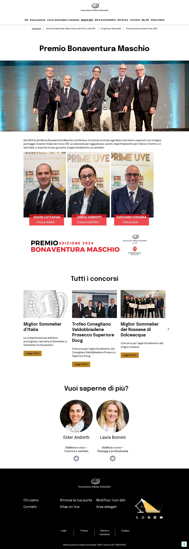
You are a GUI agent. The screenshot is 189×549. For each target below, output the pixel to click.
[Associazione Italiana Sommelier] (94, 5)
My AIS (145, 20)
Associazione (37, 20)
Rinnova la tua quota (76, 500)
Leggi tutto (32, 353)
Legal (63, 531)
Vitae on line (69, 507)
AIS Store (122, 20)
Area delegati (106, 507)
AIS (26, 20)
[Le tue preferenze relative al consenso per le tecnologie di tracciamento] (184, 544)
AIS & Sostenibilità (105, 20)
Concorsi (36, 29)
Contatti (135, 20)
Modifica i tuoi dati (110, 500)
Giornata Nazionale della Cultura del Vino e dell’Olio (70, 29)
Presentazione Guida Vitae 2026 (141, 29)
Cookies (125, 531)
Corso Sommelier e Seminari (63, 20)
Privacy (84, 531)
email (76, 458)
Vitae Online (158, 20)
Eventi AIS (87, 20)
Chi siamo (31, 500)
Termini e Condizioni (105, 533)
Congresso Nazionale (110, 29)
